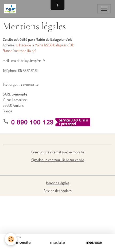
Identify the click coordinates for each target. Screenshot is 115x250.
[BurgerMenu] (104, 8)
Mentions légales (57, 183)
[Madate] (57, 243)
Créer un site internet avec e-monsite (57, 152)
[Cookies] (11, 239)
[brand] (11, 8)
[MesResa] (94, 243)
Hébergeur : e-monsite (21, 84)
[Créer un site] (21, 243)
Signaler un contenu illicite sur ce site (57, 159)
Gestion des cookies (57, 190)
